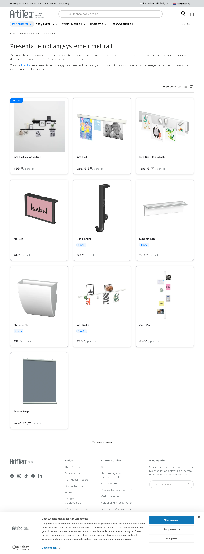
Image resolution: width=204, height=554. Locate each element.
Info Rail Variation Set (27, 157)
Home (13, 33)
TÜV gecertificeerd (77, 480)
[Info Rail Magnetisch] (164, 126)
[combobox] (110, 14)
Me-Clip (18, 239)
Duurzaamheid (74, 473)
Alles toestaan (171, 520)
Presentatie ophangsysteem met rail (37, 33)
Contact (106, 467)
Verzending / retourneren (116, 503)
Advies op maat (111, 483)
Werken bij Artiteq (76, 509)
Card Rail (145, 325)
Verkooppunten (110, 496)
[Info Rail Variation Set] (39, 126)
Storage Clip (21, 325)
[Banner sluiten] (199, 517)
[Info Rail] (102, 126)
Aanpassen (170, 529)
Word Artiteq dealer (77, 492)
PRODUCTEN (20, 24)
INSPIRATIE (96, 24)
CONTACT (185, 24)
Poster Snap (21, 411)
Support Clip (147, 239)
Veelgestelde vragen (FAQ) (118, 490)
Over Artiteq (73, 467)
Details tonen (49, 547)
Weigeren (171, 538)
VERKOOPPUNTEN (122, 24)
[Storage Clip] (39, 294)
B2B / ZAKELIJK (45, 24)
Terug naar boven (102, 442)
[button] (191, 13)
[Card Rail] (164, 294)
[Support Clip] (164, 208)
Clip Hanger (83, 239)
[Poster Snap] (39, 381)
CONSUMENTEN (72, 24)
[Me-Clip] (39, 208)
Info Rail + (82, 325)
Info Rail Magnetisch (152, 157)
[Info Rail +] (102, 294)
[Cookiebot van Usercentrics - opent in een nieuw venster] (21, 547)
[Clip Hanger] (102, 208)
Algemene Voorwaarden (116, 509)
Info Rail (26, 65)
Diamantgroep (74, 486)
